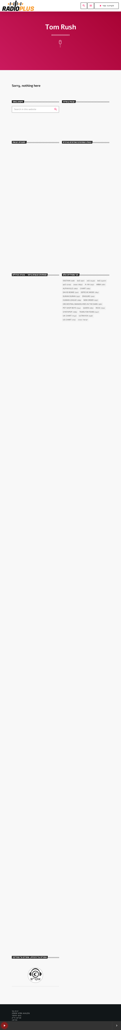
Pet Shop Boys (72, 308)
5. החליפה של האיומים (26, 800)
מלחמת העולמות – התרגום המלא (31, 867)
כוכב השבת (19, 456)
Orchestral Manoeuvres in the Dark (82, 304)
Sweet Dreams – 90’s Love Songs (36, 149)
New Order (91, 300)
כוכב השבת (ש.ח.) (30, 198)
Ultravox (86, 316)
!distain (69, 281)
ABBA (100, 284)
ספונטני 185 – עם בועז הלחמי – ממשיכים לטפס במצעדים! (90, 151)
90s (67, 284)
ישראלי (83, 320)
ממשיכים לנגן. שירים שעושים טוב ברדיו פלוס (85, 125)
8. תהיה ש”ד (21, 733)
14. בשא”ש (20, 666)
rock (100, 308)
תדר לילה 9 (78, 201)
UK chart (69, 316)
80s (101, 281)
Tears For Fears (89, 312)
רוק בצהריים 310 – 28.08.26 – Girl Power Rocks (90, 164)
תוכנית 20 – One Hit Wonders (86, 188)
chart (85, 288)
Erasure (88, 296)
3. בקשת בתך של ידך (25, 532)
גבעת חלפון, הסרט (22, 325)
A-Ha (89, 284)
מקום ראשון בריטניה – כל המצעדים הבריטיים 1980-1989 (87, 213)
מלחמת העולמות (21, 862)
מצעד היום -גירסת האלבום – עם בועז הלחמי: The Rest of (40, 212)
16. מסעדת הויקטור (24, 330)
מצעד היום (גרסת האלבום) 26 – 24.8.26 (89, 238)
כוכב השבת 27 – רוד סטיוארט (29, 934)
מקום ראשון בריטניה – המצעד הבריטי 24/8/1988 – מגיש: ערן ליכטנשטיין (88, 225)
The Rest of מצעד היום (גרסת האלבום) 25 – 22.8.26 (90, 250)
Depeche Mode (90, 292)
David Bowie (71, 292)
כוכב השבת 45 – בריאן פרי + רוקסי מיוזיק (32, 463)
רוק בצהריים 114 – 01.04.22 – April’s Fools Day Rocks (88, 263)
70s (91, 281)
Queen (88, 308)
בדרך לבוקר (27, 161)
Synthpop (70, 312)
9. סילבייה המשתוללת (25, 397)
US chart (69, 320)
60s (80, 281)
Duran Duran (71, 296)
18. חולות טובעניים (24, 599)
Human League (72, 300)
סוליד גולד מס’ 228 (81, 176)
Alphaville (70, 288)
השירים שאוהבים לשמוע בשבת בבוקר (36, 186)
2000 (77, 284)
